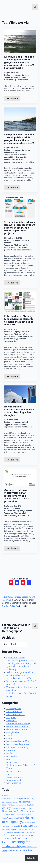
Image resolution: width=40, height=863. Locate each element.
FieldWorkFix (22, 80)
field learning (10, 80)
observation (12, 756)
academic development (10, 802)
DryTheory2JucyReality (25, 808)
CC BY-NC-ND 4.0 (10, 605)
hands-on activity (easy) (14, 511)
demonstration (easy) (16, 729)
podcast (5, 832)
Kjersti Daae (16, 250)
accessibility (9, 157)
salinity (34, 835)
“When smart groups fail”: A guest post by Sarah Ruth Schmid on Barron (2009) (20, 675)
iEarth (20, 814)
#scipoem (11, 717)
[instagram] (23, 582)
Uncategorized (13, 779)
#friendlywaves (13, 708)
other (9, 759)
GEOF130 (27, 811)
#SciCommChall (14, 711)
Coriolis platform (29, 805)
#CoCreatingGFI (20, 245)
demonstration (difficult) (18, 726)
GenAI (9, 738)
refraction (14, 835)
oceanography (26, 829)
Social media (6, 838)
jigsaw (7, 250)
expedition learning (12, 427)
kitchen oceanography (17, 747)
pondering (11, 762)
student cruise (28, 250)
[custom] (11, 582)
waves (11, 850)
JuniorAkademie (8, 818)
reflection (6, 835)
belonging (15, 805)
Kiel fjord (19, 817)
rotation (28, 835)
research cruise (14, 771)
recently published (12, 162)
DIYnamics (14, 808)
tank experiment (14, 777)
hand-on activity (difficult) (18, 741)
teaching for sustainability (16, 844)
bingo (19, 336)
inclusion (20, 159)
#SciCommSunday (15, 714)
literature (25, 75)
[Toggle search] (35, 7)
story (8, 774)
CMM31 (21, 805)
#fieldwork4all (20, 77)
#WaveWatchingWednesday (18, 798)
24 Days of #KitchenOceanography (18, 722)
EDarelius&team (9, 811)
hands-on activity (10, 814)
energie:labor (13, 732)
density (6, 808)
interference (26, 814)
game (6, 339)
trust (35, 846)
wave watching (10, 152)
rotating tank (21, 835)
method (7, 243)
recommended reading (27, 832)
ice (17, 814)
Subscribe (31, 858)
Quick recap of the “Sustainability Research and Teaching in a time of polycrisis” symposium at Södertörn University (21, 663)
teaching (6, 842)
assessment (7, 805)
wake (4, 850)
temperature (27, 846)
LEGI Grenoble (15, 826)
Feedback (11, 735)
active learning (10, 515)
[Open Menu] (4, 7)
